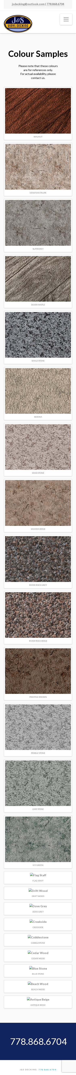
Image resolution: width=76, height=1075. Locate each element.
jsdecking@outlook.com (28, 4)
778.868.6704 (55, 4)
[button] (66, 19)
